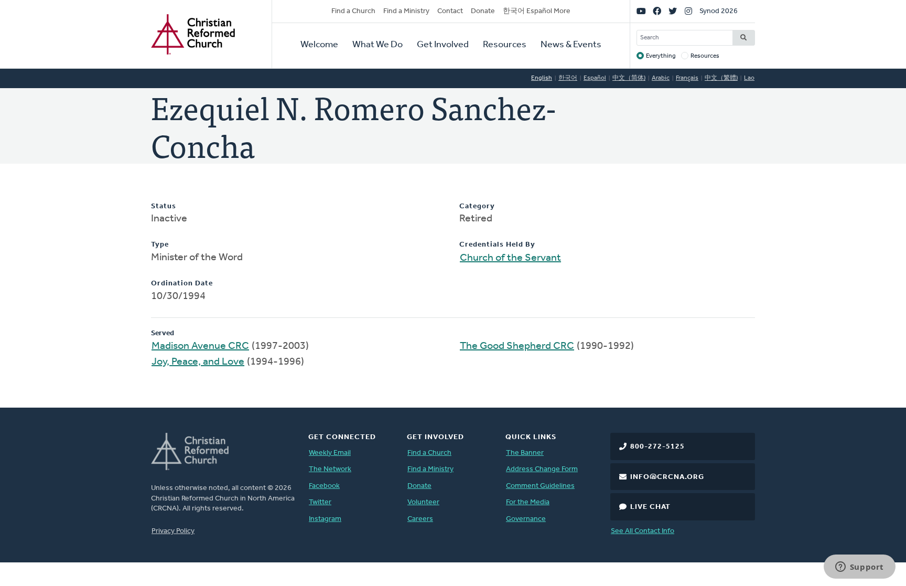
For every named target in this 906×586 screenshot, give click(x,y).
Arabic (661, 78)
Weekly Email (330, 453)
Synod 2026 (718, 11)
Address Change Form (542, 469)
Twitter (320, 502)
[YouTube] (641, 11)
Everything (661, 56)
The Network (330, 469)
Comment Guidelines (540, 486)
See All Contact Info (642, 531)
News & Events (571, 45)
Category (477, 206)
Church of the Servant (510, 258)
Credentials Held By (497, 245)
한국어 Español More (536, 11)
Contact (450, 11)
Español (595, 78)
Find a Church (353, 11)
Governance (526, 519)
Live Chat (650, 507)
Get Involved (443, 45)
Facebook (324, 486)
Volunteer (423, 502)
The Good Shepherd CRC (517, 346)
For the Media (527, 502)
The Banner (525, 453)
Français (687, 78)
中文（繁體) (721, 78)
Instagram (325, 519)
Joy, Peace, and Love (198, 362)
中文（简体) (628, 78)
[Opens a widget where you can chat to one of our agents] (859, 568)
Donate (483, 11)
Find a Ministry (406, 11)
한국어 (567, 78)
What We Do (377, 45)
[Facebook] (657, 11)
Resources (504, 45)
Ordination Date (182, 283)
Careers (420, 519)
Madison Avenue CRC (200, 346)
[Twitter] (672, 11)
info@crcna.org (667, 477)
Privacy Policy (173, 531)
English (541, 78)
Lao (749, 78)
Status (163, 206)
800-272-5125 (657, 447)
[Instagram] (688, 11)
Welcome (319, 45)
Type (160, 245)
